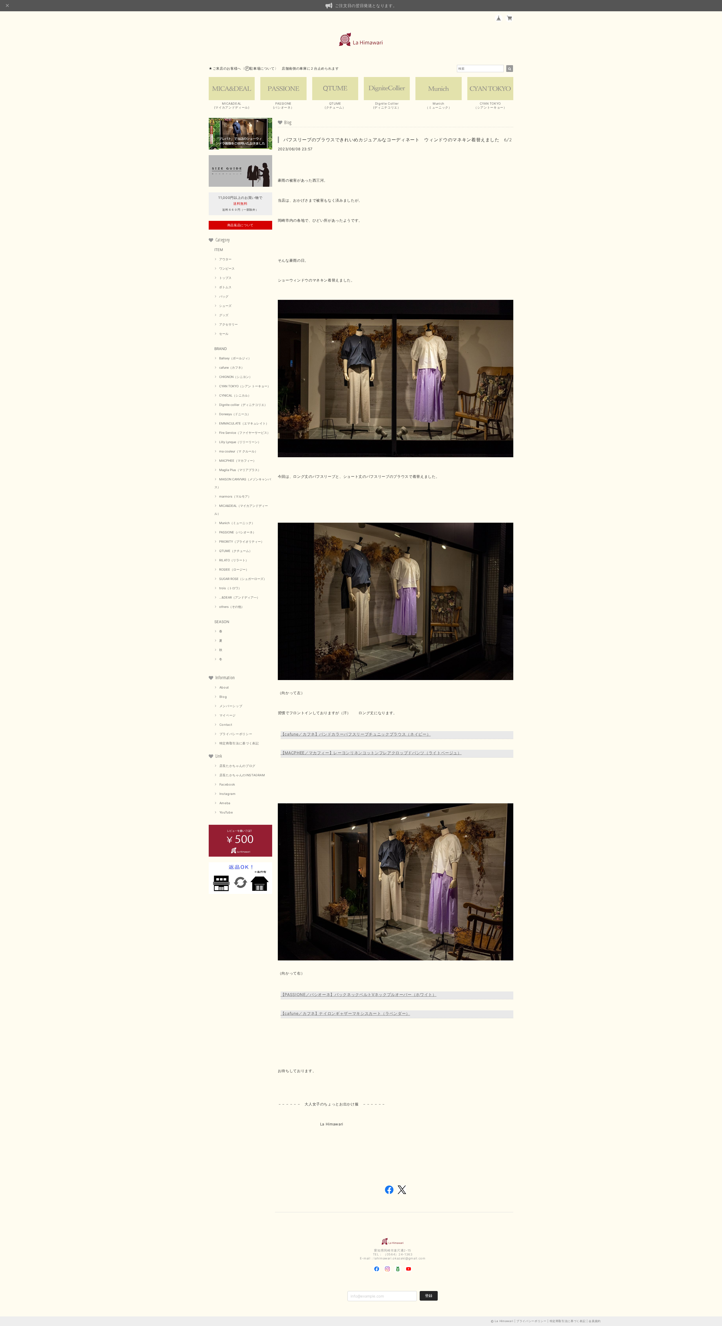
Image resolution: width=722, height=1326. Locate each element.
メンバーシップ (231, 706)
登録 (428, 1295)
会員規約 (595, 1321)
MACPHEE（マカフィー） (237, 461)
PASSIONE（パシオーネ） (237, 532)
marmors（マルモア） (235, 496)
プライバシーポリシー (235, 734)
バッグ (223, 296)
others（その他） (231, 607)
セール (223, 334)
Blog (223, 697)
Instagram (227, 794)
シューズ (225, 306)
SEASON (221, 621)
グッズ (223, 315)
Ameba (224, 803)
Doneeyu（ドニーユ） (234, 414)
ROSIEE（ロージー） (234, 569)
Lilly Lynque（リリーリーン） (240, 442)
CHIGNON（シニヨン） (235, 377)
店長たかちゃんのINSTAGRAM (242, 775)
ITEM (218, 249)
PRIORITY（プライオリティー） (241, 542)
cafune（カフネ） (231, 368)
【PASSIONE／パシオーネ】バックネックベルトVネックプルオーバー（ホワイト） (359, 994)
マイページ (227, 715)
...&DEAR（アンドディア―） (239, 597)
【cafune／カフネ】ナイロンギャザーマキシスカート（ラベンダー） (345, 1013)
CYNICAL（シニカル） (235, 395)
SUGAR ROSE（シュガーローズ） (243, 579)
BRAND (220, 348)
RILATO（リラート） (233, 560)
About (224, 687)
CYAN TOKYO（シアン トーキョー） (244, 386)
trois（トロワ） (230, 588)
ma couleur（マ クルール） (238, 451)
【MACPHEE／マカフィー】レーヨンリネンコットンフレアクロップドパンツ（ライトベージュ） (371, 752)
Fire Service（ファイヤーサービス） (244, 433)
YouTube (226, 812)
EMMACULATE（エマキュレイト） (244, 423)
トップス (225, 278)
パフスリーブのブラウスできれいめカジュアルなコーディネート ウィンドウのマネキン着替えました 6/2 (397, 139)
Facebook (227, 784)
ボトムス (225, 287)
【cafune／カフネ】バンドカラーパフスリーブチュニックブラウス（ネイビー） (356, 734)
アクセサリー (228, 324)
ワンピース (227, 269)
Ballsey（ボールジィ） (235, 358)
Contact (225, 725)
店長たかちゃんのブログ (237, 766)
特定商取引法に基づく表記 (239, 743)
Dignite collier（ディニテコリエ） (243, 405)
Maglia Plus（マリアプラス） (240, 470)
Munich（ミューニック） (237, 523)
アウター (225, 259)
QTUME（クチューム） (235, 551)
